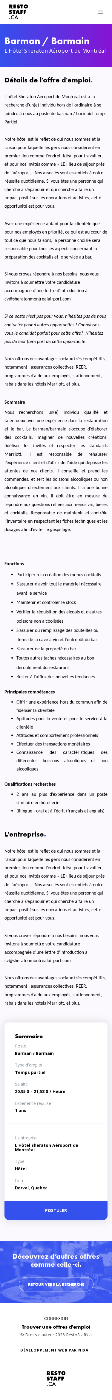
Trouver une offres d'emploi (56, 1326)
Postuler (56, 1210)
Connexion (56, 1318)
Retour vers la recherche (56, 1284)
